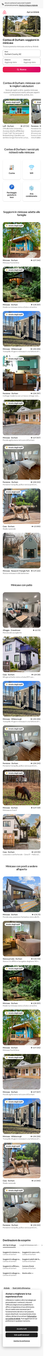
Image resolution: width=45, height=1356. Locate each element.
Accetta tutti (22, 1329)
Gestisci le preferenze (22, 1341)
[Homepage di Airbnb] (4, 12)
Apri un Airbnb (33, 12)
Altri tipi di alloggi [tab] (9, 1245)
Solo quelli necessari (21, 1335)
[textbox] (12, 62)
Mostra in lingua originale (28, 5)
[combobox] (22, 54)
